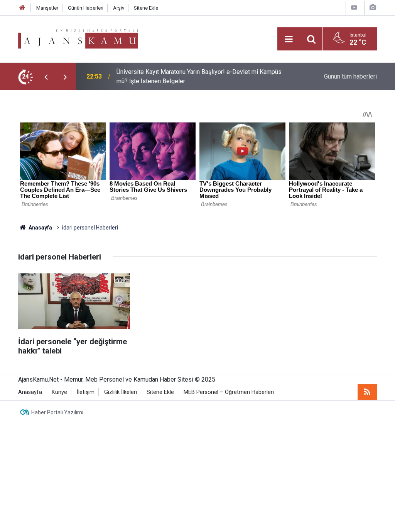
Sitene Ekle (146, 8)
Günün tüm (350, 76)
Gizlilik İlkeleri (120, 392)
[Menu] (288, 39)
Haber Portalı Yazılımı (57, 412)
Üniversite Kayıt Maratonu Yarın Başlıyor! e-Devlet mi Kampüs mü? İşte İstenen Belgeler (199, 76)
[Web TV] (354, 7)
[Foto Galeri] (372, 7)
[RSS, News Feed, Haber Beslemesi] (367, 392)
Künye (59, 392)
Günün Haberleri (85, 8)
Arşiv (118, 8)
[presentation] (46, 76)
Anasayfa (39, 227)
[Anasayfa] (22, 8)
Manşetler (47, 8)
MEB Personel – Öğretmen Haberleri (229, 392)
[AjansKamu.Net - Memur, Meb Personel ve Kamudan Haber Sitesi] (78, 38)
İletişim (86, 392)
